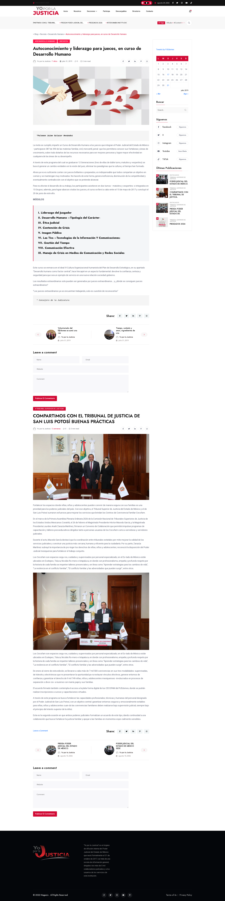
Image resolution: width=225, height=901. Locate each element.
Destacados (174, 175)
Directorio (136, 11)
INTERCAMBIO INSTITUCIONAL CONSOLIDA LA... (112, 23)
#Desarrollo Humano (45, 41)
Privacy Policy (186, 895)
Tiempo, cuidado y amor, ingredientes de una (125, 330)
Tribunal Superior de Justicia (178, 178)
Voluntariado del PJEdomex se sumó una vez (67, 330)
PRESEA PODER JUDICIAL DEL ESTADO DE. (176, 211)
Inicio (66, 11)
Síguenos (182, 127)
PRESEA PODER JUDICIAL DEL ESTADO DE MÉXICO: (67, 746)
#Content (177, 23)
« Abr (158, 94)
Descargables (121, 11)
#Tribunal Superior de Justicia (49, 409)
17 (168, 75)
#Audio (169, 23)
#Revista (64, 41)
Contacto (149, 11)
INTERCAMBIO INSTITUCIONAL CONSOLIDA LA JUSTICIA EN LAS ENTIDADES (65, 3)
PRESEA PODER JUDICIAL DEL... (60, 23)
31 (168, 85)
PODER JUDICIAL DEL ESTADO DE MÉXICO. (179, 182)
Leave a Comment (40, 731)
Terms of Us (171, 895)
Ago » (186, 94)
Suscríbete (182, 151)
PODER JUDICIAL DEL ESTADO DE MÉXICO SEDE (125, 746)
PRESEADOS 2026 (83, 23)
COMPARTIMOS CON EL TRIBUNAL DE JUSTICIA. (179, 194)
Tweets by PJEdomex (165, 49)
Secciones (91, 11)
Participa (106, 11)
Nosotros (77, 11)
